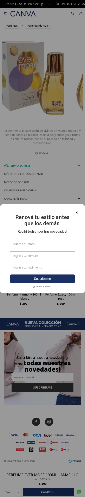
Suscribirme (42, 279)
